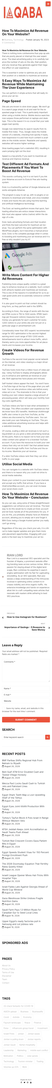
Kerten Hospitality (27, 1045)
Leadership (9, 1050)
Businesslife (37, 1011)
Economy (27, 1017)
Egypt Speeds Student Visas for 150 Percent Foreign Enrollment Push (25, 854)
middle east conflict (39, 1050)
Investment (42, 1028)
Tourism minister (25, 1061)
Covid (6, 1017)
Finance (37, 1022)
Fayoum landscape (12, 1022)
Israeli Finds (9, 1033)
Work (24, 1067)
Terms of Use (8, 972)
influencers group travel (23, 1028)
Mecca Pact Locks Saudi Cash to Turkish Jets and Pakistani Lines (23, 785)
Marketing (21, 1050)
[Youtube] (30, 1082)
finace (27, 1022)
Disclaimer (6, 976)
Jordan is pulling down (14, 1039)
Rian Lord (15, 555)
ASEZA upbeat (10, 1011)
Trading (39, 1061)
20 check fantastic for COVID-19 (18, 1006)
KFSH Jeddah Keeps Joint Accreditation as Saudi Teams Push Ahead (24, 831)
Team (4, 979)
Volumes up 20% (11, 1067)
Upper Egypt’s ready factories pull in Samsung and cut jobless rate (21, 922)
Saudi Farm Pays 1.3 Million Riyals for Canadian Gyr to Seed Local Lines (21, 911)
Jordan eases (34, 1033)
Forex (6, 1028)
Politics (20, 1056)
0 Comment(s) (8, 42)
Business (8, 39)
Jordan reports (34, 1039)
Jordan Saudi (10, 1045)
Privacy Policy (8, 969)
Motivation (8, 1056)
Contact (5, 983)
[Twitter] (24, 1082)
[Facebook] (21, 1082)
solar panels (32, 1056)
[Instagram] (27, 1082)
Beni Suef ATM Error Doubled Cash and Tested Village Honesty (22, 773)
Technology (18, 39)
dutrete (16, 1017)
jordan (21, 1033)
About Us (6, 965)
